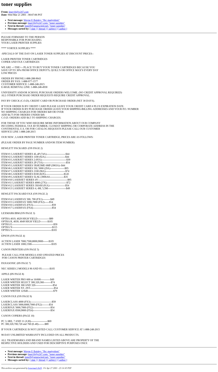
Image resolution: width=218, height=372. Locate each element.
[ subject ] (52, 28)
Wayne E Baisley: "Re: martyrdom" (42, 20)
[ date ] (33, 28)
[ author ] (62, 28)
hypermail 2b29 (35, 368)
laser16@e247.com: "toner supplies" (46, 23)
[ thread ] (42, 28)
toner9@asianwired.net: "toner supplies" (45, 26)
